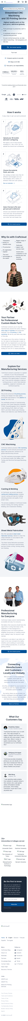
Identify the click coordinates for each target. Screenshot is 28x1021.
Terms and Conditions (7, 995)
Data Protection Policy (7, 1003)
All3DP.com (4, 979)
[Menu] (2, 2)
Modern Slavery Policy (7, 1008)
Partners (3, 958)
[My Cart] (23, 2)
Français (22, 937)
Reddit (18, 958)
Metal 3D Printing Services (6, 985)
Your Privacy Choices (6, 993)
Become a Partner (6, 969)
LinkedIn (18, 953)
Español (3, 940)
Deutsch (16, 937)
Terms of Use (4, 998)
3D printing (13, 332)
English (10, 937)
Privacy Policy (7, 907)
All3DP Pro (4, 982)
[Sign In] (26, 2)
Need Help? (4, 966)
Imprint (3, 1011)
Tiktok (18, 961)
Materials (4, 955)
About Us (4, 953)
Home (3, 937)
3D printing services (20, 394)
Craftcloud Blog (5, 950)
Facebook (19, 955)
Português (10, 940)
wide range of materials (8, 330)
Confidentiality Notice (7, 1006)
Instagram (19, 950)
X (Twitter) (19, 964)
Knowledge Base (6, 961)
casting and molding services (9, 494)
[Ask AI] (18, 2)
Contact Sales (5, 964)
